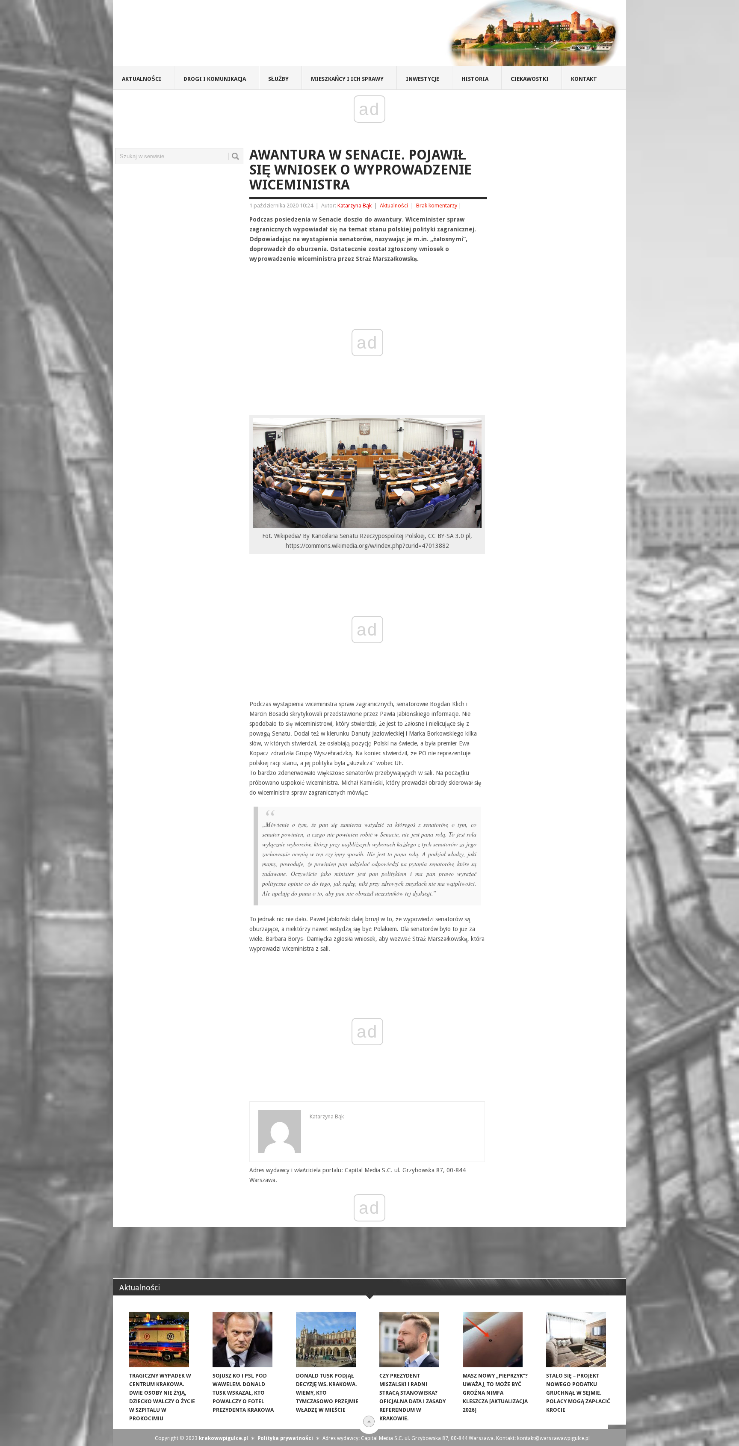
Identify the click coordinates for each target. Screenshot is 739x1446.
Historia (474, 79)
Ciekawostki (530, 79)
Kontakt (584, 79)
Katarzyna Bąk (354, 205)
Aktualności (141, 79)
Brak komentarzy (436, 205)
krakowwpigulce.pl (223, 1438)
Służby (278, 79)
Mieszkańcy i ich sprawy (347, 79)
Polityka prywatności (285, 1438)
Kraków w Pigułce (238, 35)
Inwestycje (422, 79)
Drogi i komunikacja (214, 79)
